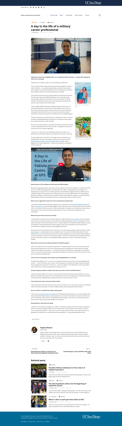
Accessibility (24, 421)
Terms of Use (40, 421)
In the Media (69, 15)
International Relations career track (80, 204)
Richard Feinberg (35, 232)
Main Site (53, 15)
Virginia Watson (35, 32)
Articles (43, 341)
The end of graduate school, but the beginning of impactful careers (67, 385)
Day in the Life (35, 319)
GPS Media (52, 372)
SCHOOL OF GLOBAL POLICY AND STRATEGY (30, 15)
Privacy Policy (31, 421)
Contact (87, 15)
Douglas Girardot (53, 388)
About (61, 15)
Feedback (47, 421)
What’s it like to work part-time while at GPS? (66, 399)
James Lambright (75, 219)
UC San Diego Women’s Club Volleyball (46, 294)
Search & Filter (79, 15)
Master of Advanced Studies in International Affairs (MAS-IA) (45, 141)
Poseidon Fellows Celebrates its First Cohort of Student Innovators (67, 369)
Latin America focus (40, 206)
